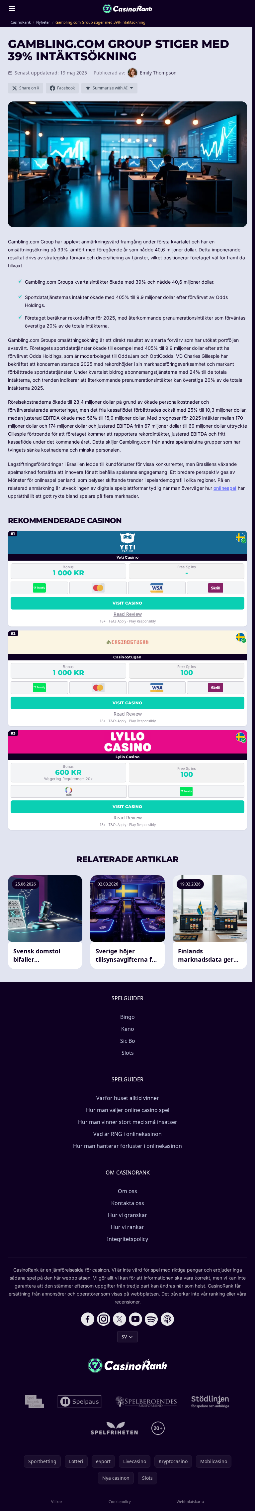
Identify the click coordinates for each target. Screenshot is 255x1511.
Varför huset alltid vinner (127, 1098)
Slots (128, 1052)
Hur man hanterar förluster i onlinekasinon (127, 1146)
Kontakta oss (127, 1203)
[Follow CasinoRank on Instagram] (103, 1319)
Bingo (127, 1017)
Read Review (128, 614)
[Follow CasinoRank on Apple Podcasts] (167, 1319)
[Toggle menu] (12, 8)
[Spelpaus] (79, 1401)
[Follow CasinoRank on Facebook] (87, 1319)
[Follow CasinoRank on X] (119, 1319)
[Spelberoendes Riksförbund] (146, 1401)
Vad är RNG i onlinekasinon (127, 1134)
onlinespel (224, 488)
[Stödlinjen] (210, 1401)
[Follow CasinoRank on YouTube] (135, 1319)
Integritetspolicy (127, 1239)
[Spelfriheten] (114, 1428)
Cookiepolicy (120, 1501)
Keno (127, 1028)
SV (124, 1336)
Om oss (127, 1191)
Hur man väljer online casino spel (127, 1110)
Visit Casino (127, 603)
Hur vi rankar (127, 1227)
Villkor (56, 1501)
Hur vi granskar (127, 1215)
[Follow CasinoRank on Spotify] (151, 1319)
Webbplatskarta (190, 1501)
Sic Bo (127, 1040)
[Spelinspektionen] (34, 1401)
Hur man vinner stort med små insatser (127, 1122)
